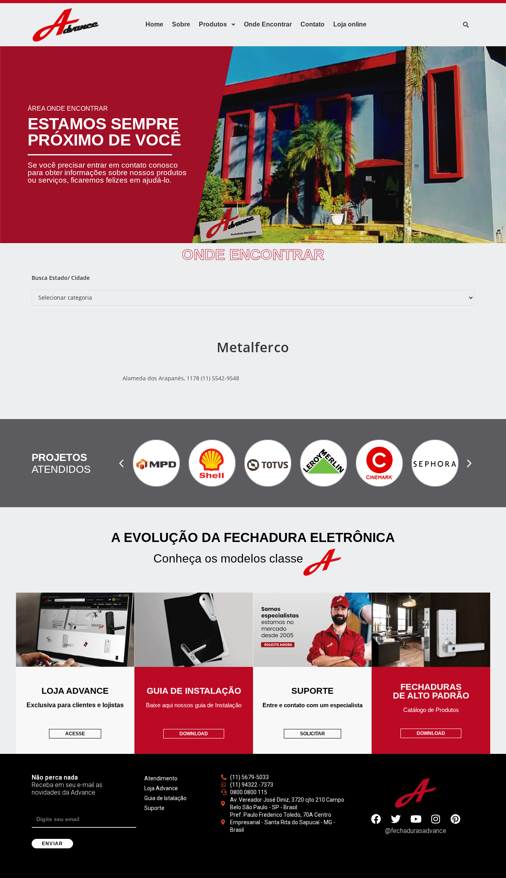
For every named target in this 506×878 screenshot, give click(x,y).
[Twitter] (396, 819)
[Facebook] (376, 819)
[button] (121, 463)
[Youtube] (416, 819)
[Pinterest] (455, 819)
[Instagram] (436, 819)
